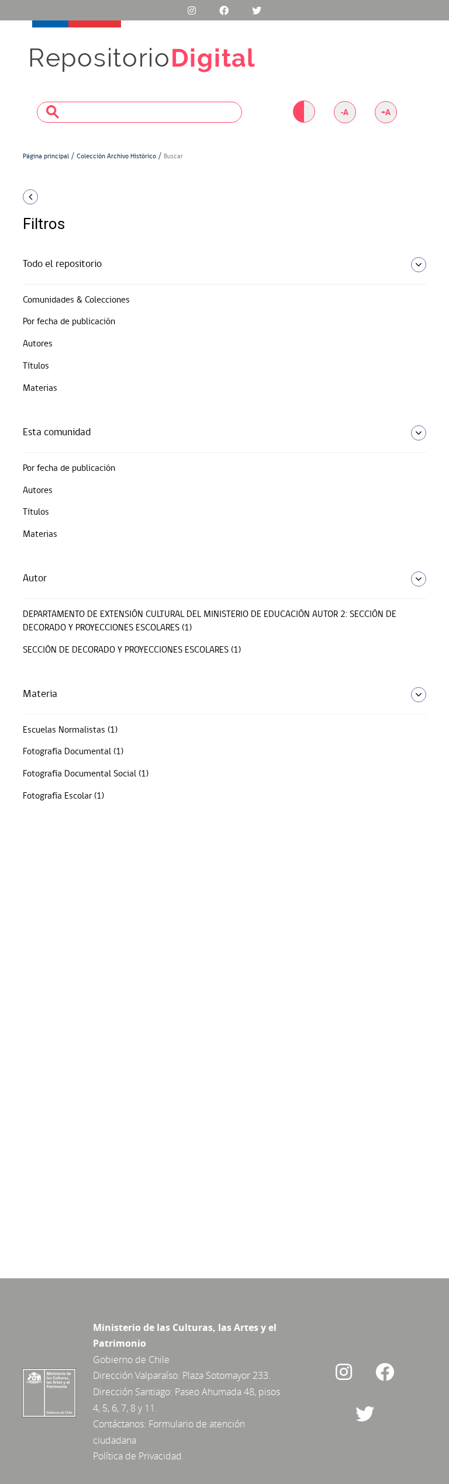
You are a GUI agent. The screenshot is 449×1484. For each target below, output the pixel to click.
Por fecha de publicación (69, 322)
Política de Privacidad (137, 1456)
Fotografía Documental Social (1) (85, 774)
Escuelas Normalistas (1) (70, 730)
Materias (40, 388)
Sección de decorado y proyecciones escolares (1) (132, 650)
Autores (38, 344)
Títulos (36, 366)
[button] (84, 196)
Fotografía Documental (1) (73, 752)
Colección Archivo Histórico (116, 156)
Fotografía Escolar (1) (63, 796)
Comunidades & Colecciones (76, 300)
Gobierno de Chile (131, 1359)
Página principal (46, 156)
